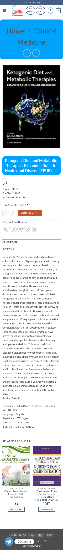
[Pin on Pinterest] (28, 229)
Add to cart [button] (16, 509)
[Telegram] (9, 541)
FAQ (45, 541)
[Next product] (27, 53)
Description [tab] (9, 242)
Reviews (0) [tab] (8, 249)
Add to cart (30, 212)
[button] (4, 10)
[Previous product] (36, 53)
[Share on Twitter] (17, 229)
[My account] (50, 10)
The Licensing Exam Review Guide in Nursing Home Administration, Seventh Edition (47, 496)
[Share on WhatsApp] (5, 229)
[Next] (60, 482)
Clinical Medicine (20, 222)
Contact (36, 541)
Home (15, 30)
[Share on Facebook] (11, 229)
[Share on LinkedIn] (34, 229)
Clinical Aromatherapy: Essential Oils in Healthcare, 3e (16, 494)
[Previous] (3, 482)
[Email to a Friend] (23, 229)
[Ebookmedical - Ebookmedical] (17, 10)
